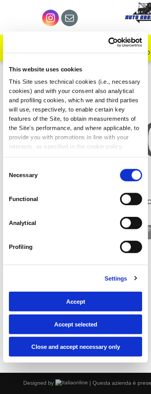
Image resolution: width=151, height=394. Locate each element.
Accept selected (75, 324)
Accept (75, 301)
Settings (116, 278)
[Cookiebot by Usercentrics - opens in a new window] (108, 42)
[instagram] (50, 19)
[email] (69, 19)
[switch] (131, 199)
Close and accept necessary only (75, 346)
